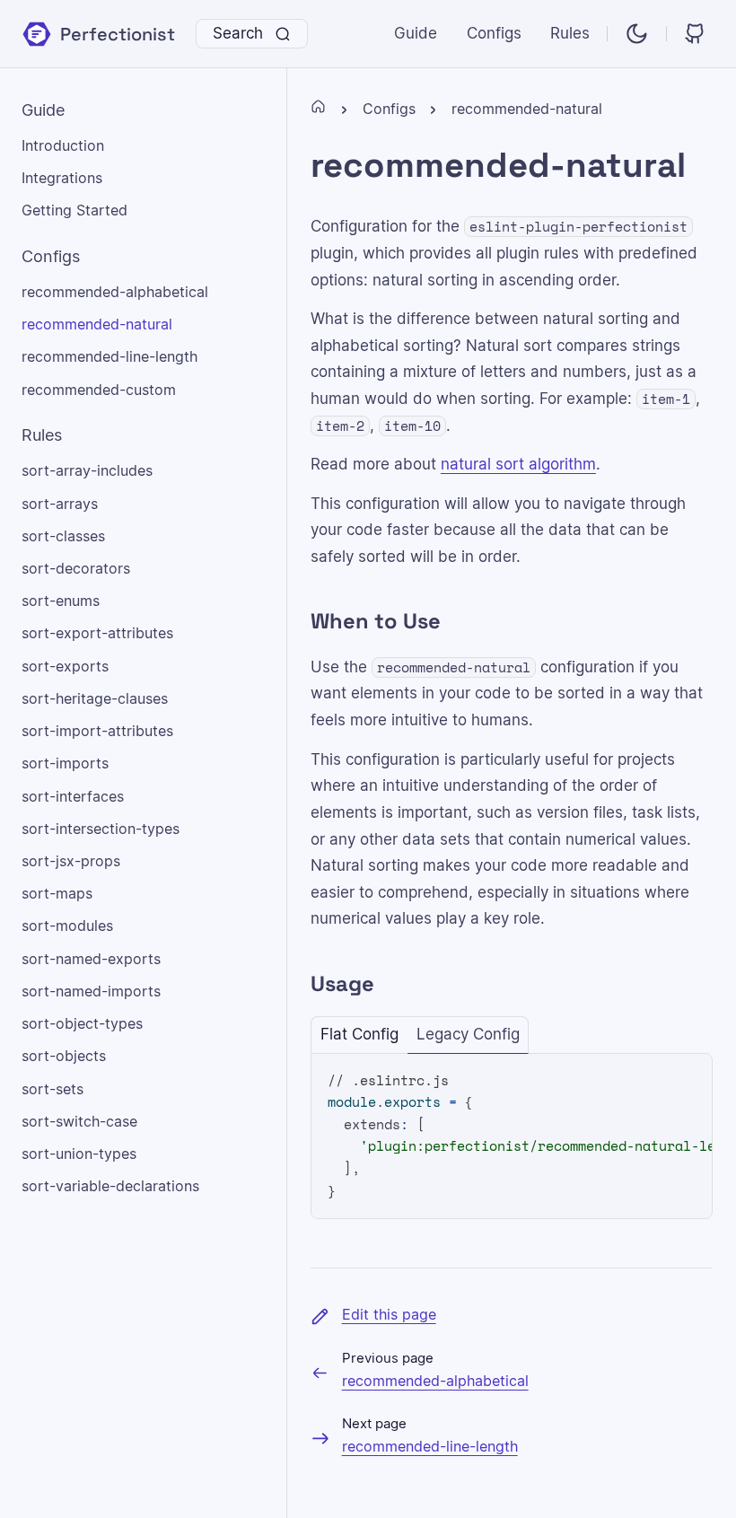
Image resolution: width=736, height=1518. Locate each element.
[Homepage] (318, 110)
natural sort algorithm (518, 464)
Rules (570, 33)
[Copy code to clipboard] (678, 1081)
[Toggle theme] (637, 33)
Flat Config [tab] (359, 1034)
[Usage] (296, 984)
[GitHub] (696, 33)
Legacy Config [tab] (468, 1034)
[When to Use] (296, 622)
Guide (415, 33)
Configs (494, 33)
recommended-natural (526, 109)
